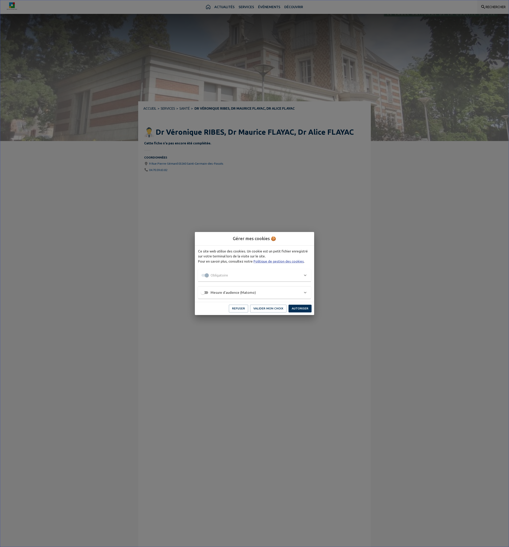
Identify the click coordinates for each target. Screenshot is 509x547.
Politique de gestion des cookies (279, 261)
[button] (254, 275)
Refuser (238, 308)
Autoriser (300, 308)
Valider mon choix (268, 308)
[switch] (203, 292)
